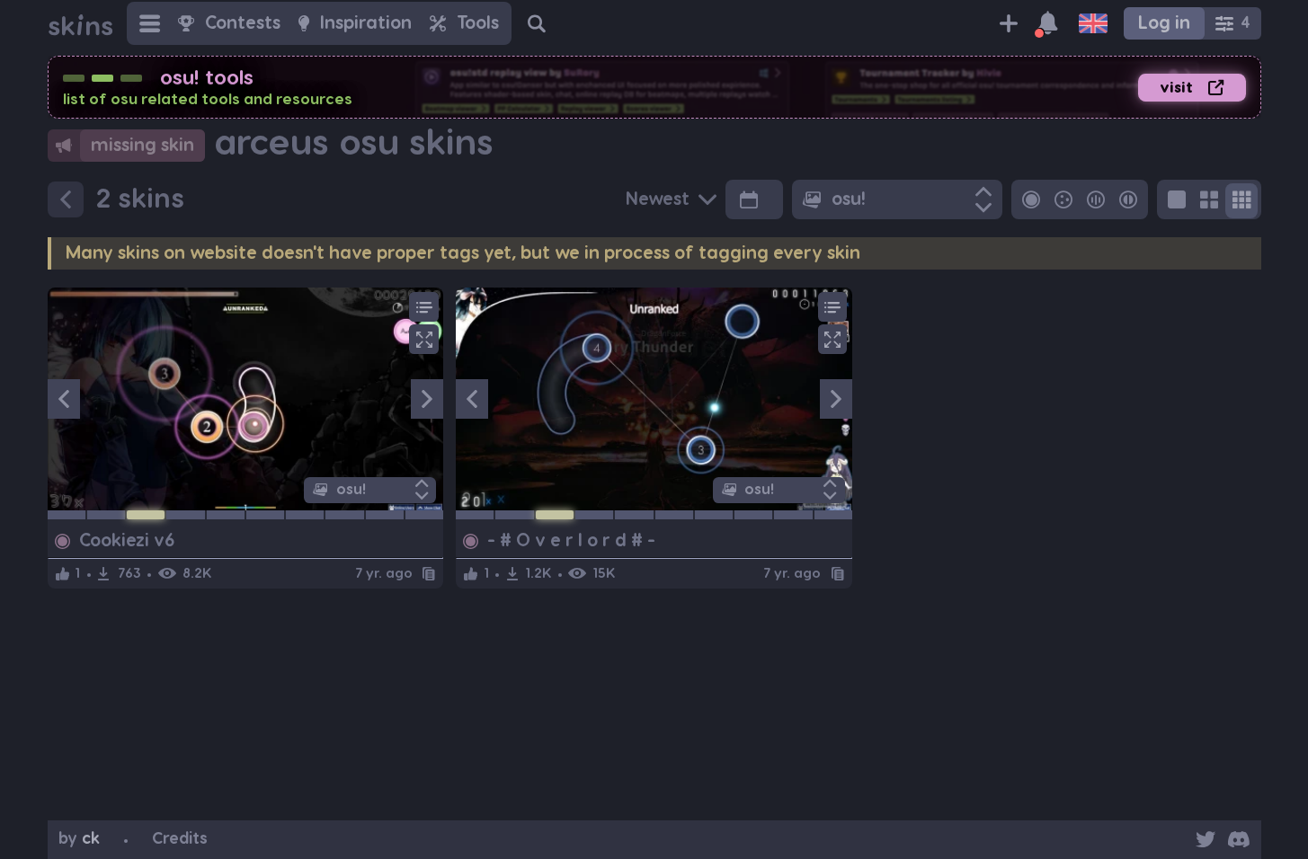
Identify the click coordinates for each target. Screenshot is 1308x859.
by (79, 838)
